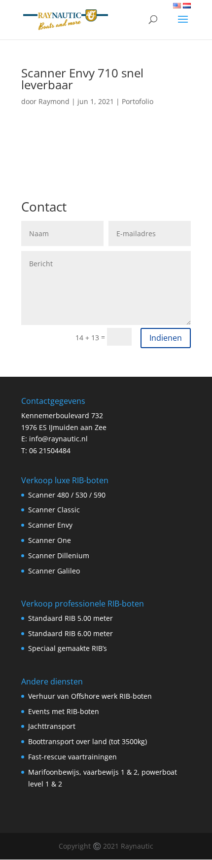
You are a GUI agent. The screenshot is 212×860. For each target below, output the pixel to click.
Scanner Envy (50, 525)
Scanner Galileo (54, 570)
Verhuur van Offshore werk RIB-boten (90, 696)
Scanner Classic (54, 509)
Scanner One (49, 540)
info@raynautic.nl (58, 438)
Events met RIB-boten (63, 711)
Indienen (165, 337)
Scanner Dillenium (58, 555)
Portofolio (137, 101)
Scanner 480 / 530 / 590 (67, 495)
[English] (177, 5)
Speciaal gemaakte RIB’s (67, 648)
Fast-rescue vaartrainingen (72, 756)
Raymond (54, 101)
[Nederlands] (187, 5)
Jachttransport (51, 726)
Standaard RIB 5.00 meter (70, 618)
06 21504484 (50, 450)
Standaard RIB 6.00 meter (70, 633)
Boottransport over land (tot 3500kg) (87, 741)
